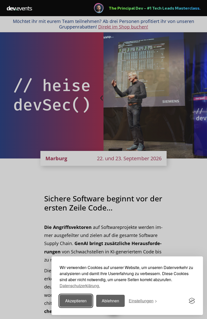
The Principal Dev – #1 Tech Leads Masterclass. (154, 8)
